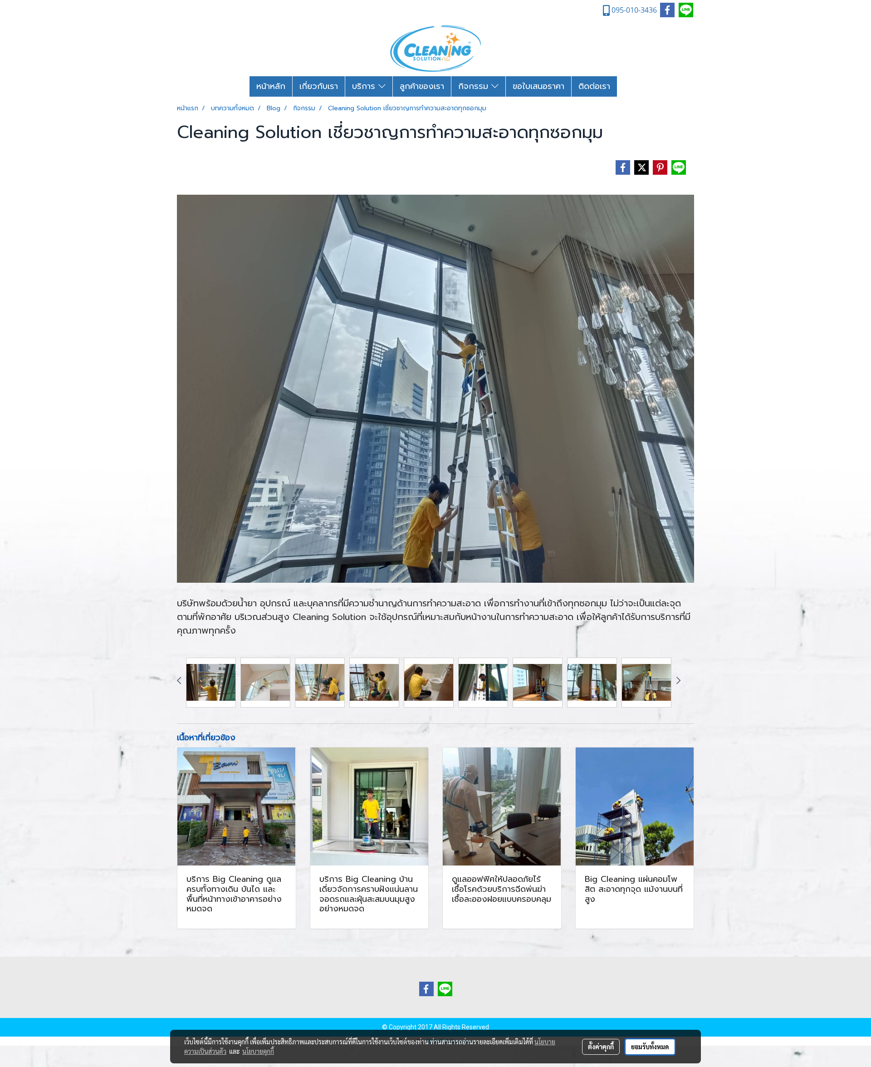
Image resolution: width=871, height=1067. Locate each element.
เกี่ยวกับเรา (318, 86)
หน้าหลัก (270, 86)
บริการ (365, 86)
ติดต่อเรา (594, 86)
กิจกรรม (474, 86)
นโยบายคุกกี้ (258, 1051)
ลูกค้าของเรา (422, 86)
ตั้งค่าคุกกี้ (601, 1046)
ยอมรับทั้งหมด (650, 1046)
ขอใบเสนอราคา (538, 86)
